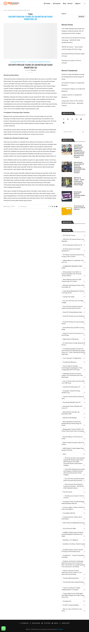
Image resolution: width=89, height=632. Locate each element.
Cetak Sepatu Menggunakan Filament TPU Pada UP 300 (73, 292)
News (74, 454)
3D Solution (60, 629)
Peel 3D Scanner (74, 492)
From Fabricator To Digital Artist (74, 358)
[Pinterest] (77, 119)
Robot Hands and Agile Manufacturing (74, 523)
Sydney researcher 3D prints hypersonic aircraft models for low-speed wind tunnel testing (73, 572)
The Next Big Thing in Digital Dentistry (74, 582)
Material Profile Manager (74, 418)
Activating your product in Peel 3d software (79, 207)
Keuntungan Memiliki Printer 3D (18, 61)
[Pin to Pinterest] (54, 206)
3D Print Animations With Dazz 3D (74, 245)
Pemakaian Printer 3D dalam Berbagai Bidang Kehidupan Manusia (73, 502)
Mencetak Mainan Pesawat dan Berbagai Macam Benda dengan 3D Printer (73, 77)
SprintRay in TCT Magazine (74, 540)
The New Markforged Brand (74, 578)
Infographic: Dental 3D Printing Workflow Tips (73, 391)
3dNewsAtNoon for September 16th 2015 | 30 (73, 261)
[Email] (64, 122)
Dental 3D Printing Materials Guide (74, 312)
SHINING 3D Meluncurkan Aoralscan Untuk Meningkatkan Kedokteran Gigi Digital (73, 534)
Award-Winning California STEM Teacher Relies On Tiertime (73, 280)
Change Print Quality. (74, 297)
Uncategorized (74, 601)
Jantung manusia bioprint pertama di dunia (73, 397)
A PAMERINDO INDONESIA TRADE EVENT (73, 267)
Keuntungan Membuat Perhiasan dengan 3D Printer (79, 194)
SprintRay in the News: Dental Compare (74, 544)
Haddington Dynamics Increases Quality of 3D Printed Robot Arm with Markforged (73, 375)
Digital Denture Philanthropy (74, 339)
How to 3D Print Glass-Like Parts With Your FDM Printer (73, 382)
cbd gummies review (67, 101)
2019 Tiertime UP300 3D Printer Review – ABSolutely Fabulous (72, 103)
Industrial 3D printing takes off (74, 387)
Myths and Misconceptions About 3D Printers (73, 443)
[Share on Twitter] (52, 206)
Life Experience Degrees (68, 89)
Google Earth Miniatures (74, 362)
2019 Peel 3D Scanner (74, 235)
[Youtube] (81, 119)
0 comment (23, 206)
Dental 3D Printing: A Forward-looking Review (73, 322)
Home (5, 10)
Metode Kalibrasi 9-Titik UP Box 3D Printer (73, 437)
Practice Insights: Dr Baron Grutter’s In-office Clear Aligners (73, 508)
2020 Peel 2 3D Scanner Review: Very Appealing (73, 240)
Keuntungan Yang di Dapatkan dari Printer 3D (39, 61)
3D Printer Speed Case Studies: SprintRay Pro (73, 250)
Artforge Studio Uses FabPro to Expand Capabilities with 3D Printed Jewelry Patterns (73, 273)
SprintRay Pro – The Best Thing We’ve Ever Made (73, 556)
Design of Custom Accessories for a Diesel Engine (73, 334)
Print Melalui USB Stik (74, 513)
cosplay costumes (67, 95)
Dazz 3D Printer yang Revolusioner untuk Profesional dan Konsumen (73, 307)
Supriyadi (33, 70)
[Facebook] (64, 119)
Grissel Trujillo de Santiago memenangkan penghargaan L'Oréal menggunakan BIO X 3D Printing (73, 367)
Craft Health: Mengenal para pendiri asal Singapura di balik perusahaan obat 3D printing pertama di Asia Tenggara (73, 31)
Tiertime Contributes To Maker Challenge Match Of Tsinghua (73, 588)
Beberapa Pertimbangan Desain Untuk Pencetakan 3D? (73, 286)
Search (64, 13)
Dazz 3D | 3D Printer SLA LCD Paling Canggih (73, 301)
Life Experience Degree (68, 83)
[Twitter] (68, 119)
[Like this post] (48, 206)
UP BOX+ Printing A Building (74, 605)
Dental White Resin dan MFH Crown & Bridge (73, 328)
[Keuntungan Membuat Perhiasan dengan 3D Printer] (67, 196)
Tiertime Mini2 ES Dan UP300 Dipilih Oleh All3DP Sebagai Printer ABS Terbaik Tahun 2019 (73, 595)
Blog (64, 3)
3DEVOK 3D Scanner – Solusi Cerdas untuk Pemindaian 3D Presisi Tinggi (79, 181)
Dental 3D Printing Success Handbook (74, 316)
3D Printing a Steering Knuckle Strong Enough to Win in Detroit (73, 255)
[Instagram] (72, 119)
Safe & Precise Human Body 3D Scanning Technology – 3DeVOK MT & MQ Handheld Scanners (73, 40)
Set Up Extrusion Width (74, 528)
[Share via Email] (56, 206)
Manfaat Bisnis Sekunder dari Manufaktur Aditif (73, 413)
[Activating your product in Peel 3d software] (67, 210)
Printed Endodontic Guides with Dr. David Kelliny (73, 518)
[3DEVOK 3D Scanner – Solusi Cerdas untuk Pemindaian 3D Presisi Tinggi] (67, 182)
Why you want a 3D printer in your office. (73, 610)
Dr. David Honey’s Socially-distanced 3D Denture (73, 344)
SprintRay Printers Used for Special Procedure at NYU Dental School (73, 550)
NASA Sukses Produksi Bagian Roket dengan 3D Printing (73, 449)
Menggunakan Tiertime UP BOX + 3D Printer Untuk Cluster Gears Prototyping (73, 430)
